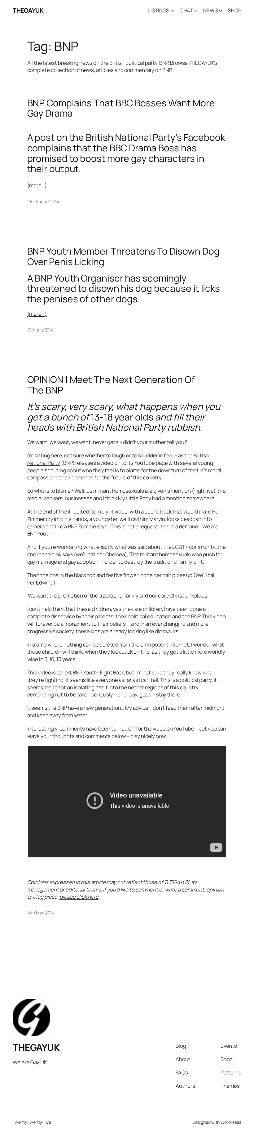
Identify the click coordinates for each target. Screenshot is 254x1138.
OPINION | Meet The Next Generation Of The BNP (111, 384)
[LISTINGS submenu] (172, 10)
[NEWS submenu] (220, 10)
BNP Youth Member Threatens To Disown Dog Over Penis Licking (123, 256)
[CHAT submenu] (195, 10)
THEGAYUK (28, 10)
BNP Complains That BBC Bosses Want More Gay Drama (121, 108)
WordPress (231, 1122)
